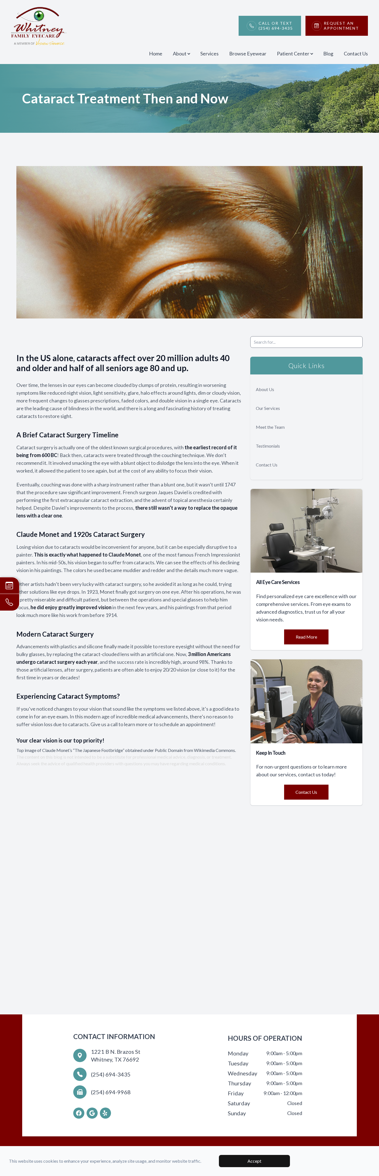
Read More (306, 636)
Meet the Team (270, 427)
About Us (265, 389)
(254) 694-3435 (111, 1074)
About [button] (179, 53)
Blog (328, 53)
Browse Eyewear (247, 53)
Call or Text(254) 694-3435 (276, 25)
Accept (254, 1161)
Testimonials (268, 445)
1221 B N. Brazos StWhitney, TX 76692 (115, 1055)
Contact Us (356, 53)
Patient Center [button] (293, 53)
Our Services (268, 408)
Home (155, 53)
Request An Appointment (341, 25)
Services (209, 53)
